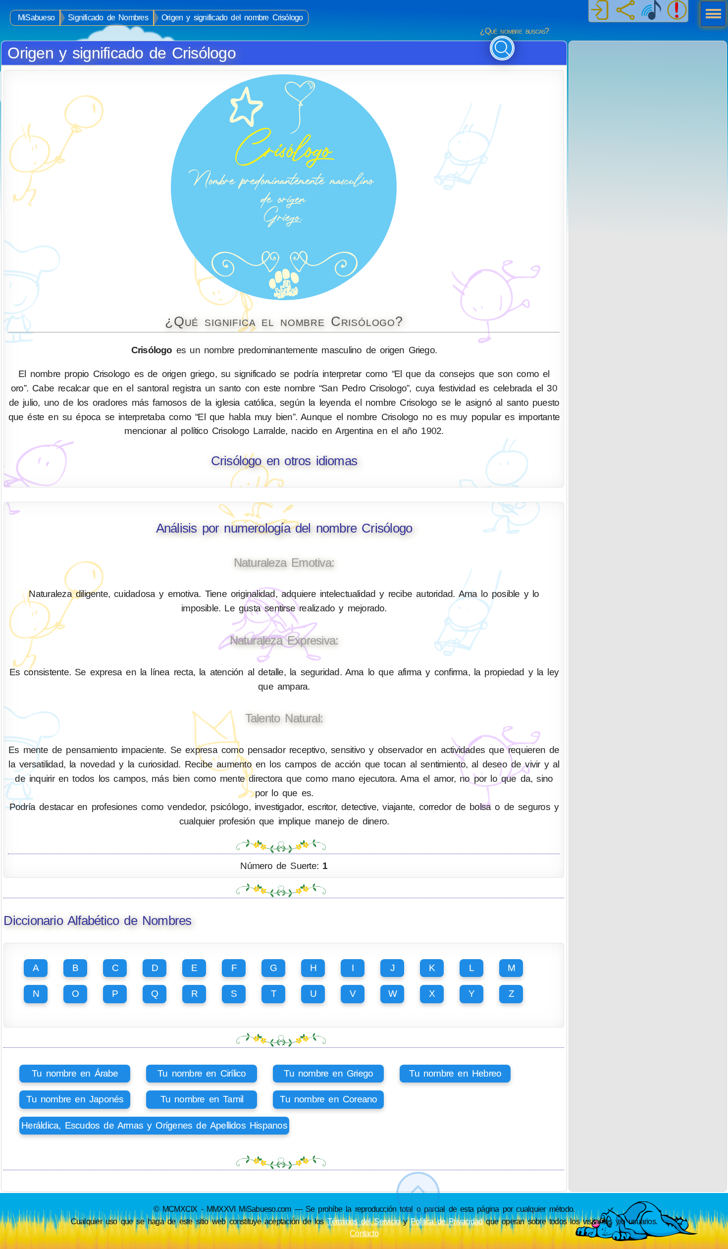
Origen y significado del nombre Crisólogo (232, 17)
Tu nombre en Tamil (202, 1099)
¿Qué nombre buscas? (514, 31)
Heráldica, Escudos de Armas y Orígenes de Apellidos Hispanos (154, 1125)
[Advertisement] (648, 103)
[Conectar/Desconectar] (600, 11)
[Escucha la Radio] (651, 11)
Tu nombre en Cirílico (201, 1073)
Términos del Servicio (363, 1221)
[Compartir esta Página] (625, 11)
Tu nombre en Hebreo (455, 1073)
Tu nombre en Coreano (328, 1099)
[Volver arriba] (418, 1194)
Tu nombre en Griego (328, 1073)
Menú (710, 14)
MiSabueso (36, 17)
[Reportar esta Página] (677, 11)
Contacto (364, 1233)
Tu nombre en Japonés (74, 1099)
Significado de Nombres (108, 17)
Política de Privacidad (447, 1221)
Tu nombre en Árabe (75, 1073)
